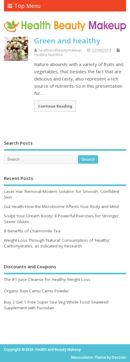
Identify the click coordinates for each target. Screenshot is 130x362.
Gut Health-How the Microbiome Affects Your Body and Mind (61, 206)
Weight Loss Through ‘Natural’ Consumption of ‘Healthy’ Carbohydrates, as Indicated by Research (57, 243)
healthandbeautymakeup (60, 50)
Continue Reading (55, 106)
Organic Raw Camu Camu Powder (36, 291)
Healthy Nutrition (48, 54)
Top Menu (27, 5)
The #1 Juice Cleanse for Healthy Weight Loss (47, 279)
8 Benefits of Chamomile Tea (32, 231)
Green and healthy (67, 41)
